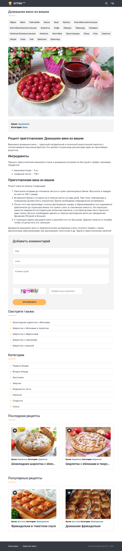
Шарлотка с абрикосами (25, 334)
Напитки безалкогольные (23, 33)
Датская (21, 521)
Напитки (17, 395)
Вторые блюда (20, 371)
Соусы (16, 406)
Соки (22, 39)
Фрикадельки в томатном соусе (33, 526)
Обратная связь (29, 546)
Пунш (86, 33)
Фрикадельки (43, 521)
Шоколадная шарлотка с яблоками (31, 322)
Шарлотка (42, 459)
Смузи (13, 39)
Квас (56, 22)
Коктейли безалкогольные (23, 28)
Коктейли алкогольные (85, 22)
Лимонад (80, 28)
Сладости (18, 400)
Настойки (57, 33)
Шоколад (55, 39)
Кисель (66, 22)
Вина (22, 22)
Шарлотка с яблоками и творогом (31, 328)
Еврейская (22, 459)
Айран (13, 22)
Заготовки (18, 377)
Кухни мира (13, 546)
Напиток (44, 33)
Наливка (93, 28)
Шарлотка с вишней (23, 345)
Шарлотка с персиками (25, 340)
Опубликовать (29, 302)
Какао (47, 22)
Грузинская (23, 124)
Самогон (106, 33)
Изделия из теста (22, 389)
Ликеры (67, 28)
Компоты (45, 28)
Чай (31, 39)
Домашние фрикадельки (83, 526)
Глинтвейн (34, 22)
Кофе (56, 28)
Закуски (17, 383)
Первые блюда (20, 365)
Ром (95, 33)
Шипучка (41, 39)
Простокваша (73, 33)
